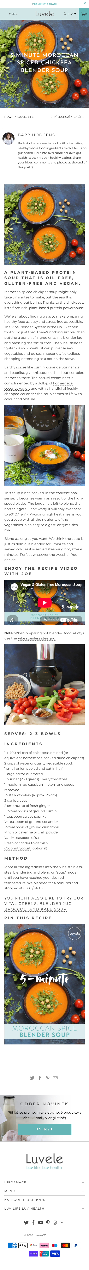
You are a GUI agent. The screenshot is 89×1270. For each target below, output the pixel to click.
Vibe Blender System (28, 327)
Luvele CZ (40, 1235)
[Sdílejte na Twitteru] (32, 1078)
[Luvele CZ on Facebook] (33, 1223)
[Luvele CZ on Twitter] (26, 1223)
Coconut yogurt (17, 848)
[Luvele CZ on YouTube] (41, 1223)
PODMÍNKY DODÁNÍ (44, 4)
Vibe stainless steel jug (36, 638)
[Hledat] (63, 14)
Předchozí (61, 116)
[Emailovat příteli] (55, 1078)
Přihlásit (44, 1129)
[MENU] (2, 14)
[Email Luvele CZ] (62, 1223)
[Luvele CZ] (44, 14)
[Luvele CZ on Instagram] (55, 1223)
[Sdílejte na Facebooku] (40, 1078)
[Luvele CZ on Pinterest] (48, 1223)
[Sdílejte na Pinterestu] (48, 1078)
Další (77, 116)
